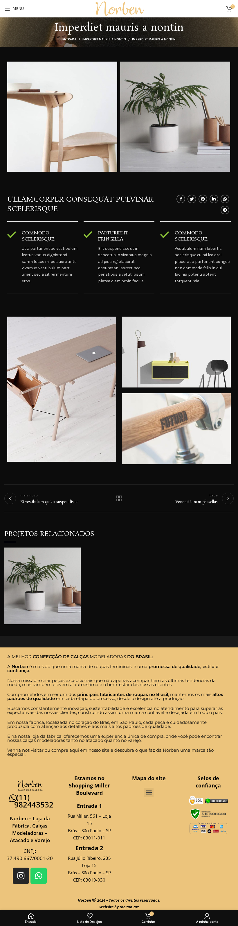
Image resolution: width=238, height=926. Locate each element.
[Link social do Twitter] (191, 199)
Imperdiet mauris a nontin (104, 39)
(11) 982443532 (33, 801)
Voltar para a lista (119, 498)
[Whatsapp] (38, 876)
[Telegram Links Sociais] (225, 210)
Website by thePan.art (119, 906)
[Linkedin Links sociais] (214, 199)
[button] (149, 792)
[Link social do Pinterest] (203, 199)
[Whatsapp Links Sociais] (225, 199)
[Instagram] (21, 876)
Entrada (69, 39)
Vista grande (76, 552)
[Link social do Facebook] (180, 199)
